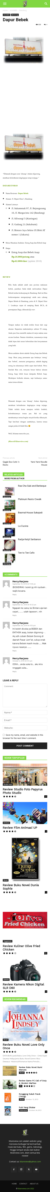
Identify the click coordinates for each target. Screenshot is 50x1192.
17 (46, 796)
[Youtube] (36, 1169)
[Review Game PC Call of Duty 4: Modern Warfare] (10, 1084)
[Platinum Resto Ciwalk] (10, 505)
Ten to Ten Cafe (26, 552)
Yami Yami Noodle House (39, 463)
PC (21, 1086)
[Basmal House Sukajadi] (10, 518)
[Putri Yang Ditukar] (7, 1111)
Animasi (6, 823)
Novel (6, 880)
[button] (4, 4)
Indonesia (23, 1110)
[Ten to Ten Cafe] (10, 558)
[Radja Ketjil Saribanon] (10, 545)
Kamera (6, 979)
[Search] (46, 4)
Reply (14, 595)
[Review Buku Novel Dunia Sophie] (25, 859)
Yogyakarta (8, 941)
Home (5, 10)
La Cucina (23, 526)
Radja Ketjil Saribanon (29, 539)
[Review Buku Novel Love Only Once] (25, 1023)
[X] (29, 1169)
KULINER (13, 10)
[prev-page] (4, 566)
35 (46, 953)
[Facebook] (14, 1169)
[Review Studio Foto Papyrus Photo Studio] (25, 775)
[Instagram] (21, 1169)
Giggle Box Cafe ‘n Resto (11, 463)
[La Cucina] (10, 531)
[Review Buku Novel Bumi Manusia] (10, 1071)
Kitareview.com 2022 (26, 1188)
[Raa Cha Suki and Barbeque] (10, 491)
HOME (14, 1184)
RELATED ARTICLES (13, 475)
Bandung (23, 10)
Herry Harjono (20, 581)
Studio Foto (8, 784)
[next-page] (9, 566)
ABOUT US (34, 1184)
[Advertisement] (25, 98)
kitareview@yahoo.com (30, 1161)
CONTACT (23, 1184)
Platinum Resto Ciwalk (29, 499)
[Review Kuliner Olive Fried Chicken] (25, 920)
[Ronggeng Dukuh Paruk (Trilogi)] (7, 1097)
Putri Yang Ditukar (27, 1107)
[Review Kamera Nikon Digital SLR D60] (25, 970)
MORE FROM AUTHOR (14, 478)
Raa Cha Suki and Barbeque (32, 485)
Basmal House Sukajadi (30, 512)
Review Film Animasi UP (20, 827)
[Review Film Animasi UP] (25, 813)
